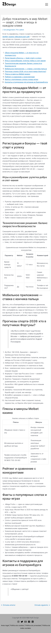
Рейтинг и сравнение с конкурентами (20, 77)
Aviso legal (5, 625)
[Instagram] (18, 622)
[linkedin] (33, 622)
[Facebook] (29, 622)
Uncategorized (9, 30)
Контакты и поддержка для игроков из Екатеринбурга (26, 82)
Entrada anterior (8, 605)
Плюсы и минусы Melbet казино (17, 74)
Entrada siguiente (42, 605)
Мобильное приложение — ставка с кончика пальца (26, 69)
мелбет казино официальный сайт (16, 37)
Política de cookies (17, 625)
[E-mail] (25, 622)
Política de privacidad (33, 625)
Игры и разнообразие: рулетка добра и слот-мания (25, 61)
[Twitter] (22, 622)
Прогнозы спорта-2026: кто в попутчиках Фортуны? (25, 71)
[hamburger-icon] (46, 4)
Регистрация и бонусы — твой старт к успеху (23, 58)
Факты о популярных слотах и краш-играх (21, 79)
